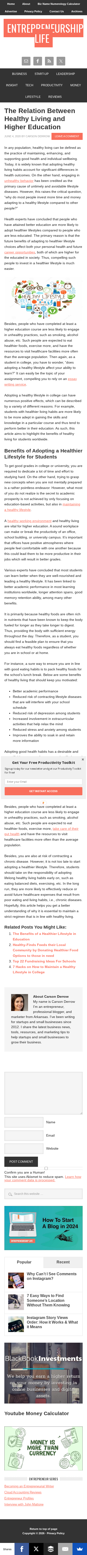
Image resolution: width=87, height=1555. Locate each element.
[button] (43, 762)
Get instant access (43, 791)
